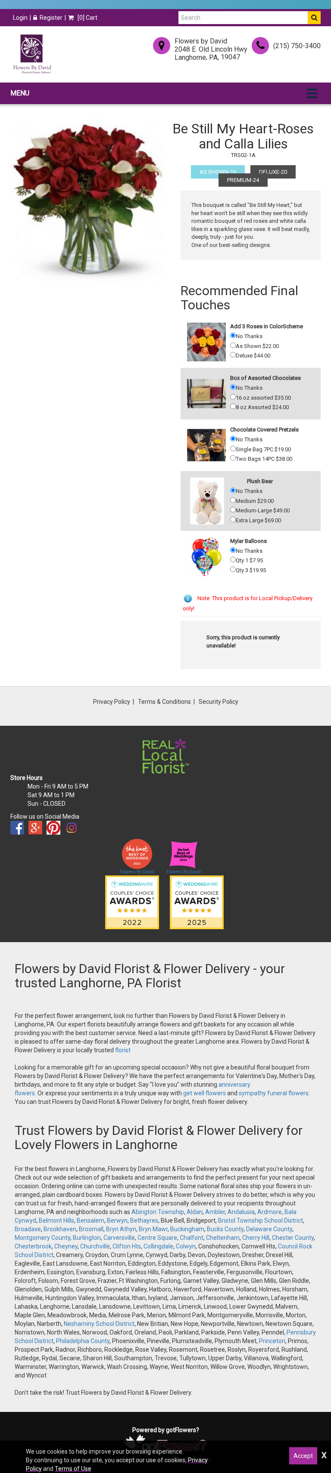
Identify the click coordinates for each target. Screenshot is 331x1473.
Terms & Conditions (164, 701)
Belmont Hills (56, 1220)
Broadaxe (28, 1229)
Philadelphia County (82, 1340)
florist (123, 1050)
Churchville (95, 1246)
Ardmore (269, 1211)
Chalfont (191, 1237)
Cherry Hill (255, 1237)
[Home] (31, 54)
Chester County (293, 1237)
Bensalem (90, 1220)
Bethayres (144, 1220)
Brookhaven (60, 1229)
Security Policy (218, 701)
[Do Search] (314, 17)
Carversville (119, 1237)
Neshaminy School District (99, 1323)
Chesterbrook (33, 1246)
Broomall (91, 1229)
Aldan (195, 1211)
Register (51, 17)
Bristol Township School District (260, 1220)
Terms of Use (73, 1468)
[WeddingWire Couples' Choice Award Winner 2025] (197, 902)
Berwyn (117, 1220)
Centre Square (157, 1237)
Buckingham (187, 1229)
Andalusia (241, 1211)
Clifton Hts (126, 1246)
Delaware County (269, 1229)
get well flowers (204, 1093)
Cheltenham (223, 1237)
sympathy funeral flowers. (274, 1093)
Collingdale (158, 1246)
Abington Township (157, 1211)
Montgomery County (42, 1237)
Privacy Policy (111, 701)
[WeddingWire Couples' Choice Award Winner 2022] (132, 902)
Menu (19, 93)
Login (20, 17)
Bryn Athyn (121, 1229)
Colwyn (186, 1246)
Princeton (272, 1340)
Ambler (215, 1211)
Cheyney (66, 1246)
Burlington (87, 1237)
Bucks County (225, 1229)
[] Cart (86, 17)
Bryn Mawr (153, 1229)
